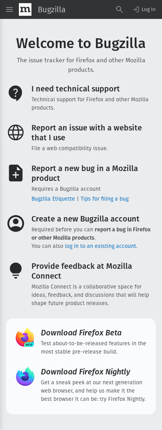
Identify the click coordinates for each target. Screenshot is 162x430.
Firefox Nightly (85, 371)
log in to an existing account (100, 246)
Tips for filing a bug (105, 198)
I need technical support (75, 88)
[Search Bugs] (119, 9)
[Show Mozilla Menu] (25, 9)
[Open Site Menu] (9, 9)
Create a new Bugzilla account (85, 218)
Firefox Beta (81, 332)
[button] (144, 9)
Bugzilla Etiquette (53, 198)
